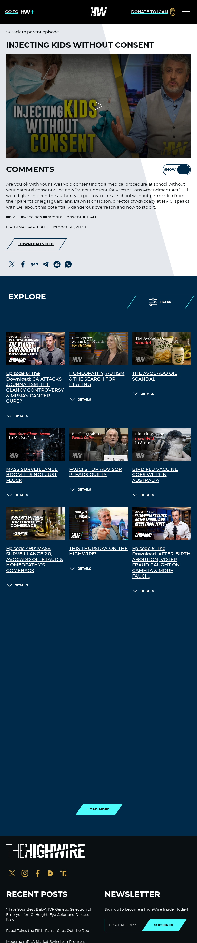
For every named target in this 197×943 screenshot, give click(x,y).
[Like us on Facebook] (38, 874)
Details (21, 416)
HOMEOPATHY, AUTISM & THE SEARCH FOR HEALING (96, 379)
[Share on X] (11, 264)
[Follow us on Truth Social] (63, 873)
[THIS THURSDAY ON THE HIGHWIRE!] (98, 523)
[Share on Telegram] (45, 264)
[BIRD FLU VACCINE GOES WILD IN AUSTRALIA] (161, 444)
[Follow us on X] (12, 874)
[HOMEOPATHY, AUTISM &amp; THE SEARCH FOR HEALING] (98, 348)
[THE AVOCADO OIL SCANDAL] (161, 348)
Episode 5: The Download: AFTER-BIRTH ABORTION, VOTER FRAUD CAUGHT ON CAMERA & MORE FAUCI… (161, 562)
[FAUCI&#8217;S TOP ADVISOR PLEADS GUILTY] (98, 444)
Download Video (36, 244)
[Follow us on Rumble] (50, 873)
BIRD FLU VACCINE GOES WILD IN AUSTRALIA (155, 475)
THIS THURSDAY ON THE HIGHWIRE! (98, 551)
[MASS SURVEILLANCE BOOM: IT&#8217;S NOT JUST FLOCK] (35, 444)
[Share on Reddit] (57, 264)
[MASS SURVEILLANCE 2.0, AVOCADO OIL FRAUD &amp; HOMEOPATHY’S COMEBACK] (35, 523)
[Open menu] (186, 11)
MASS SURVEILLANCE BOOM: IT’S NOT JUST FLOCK (32, 475)
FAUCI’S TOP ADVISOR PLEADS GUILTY (95, 472)
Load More (98, 809)
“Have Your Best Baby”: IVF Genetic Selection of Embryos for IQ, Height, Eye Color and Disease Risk (48, 914)
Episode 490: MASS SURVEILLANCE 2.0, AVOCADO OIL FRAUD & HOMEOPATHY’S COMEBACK (34, 559)
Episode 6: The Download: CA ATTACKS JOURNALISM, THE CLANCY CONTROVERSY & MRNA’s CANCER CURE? (35, 387)
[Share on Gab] (34, 264)
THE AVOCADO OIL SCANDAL (154, 376)
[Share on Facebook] (23, 264)
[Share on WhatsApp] (68, 264)
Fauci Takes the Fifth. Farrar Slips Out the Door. (49, 931)
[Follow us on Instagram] (25, 874)
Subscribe (164, 925)
